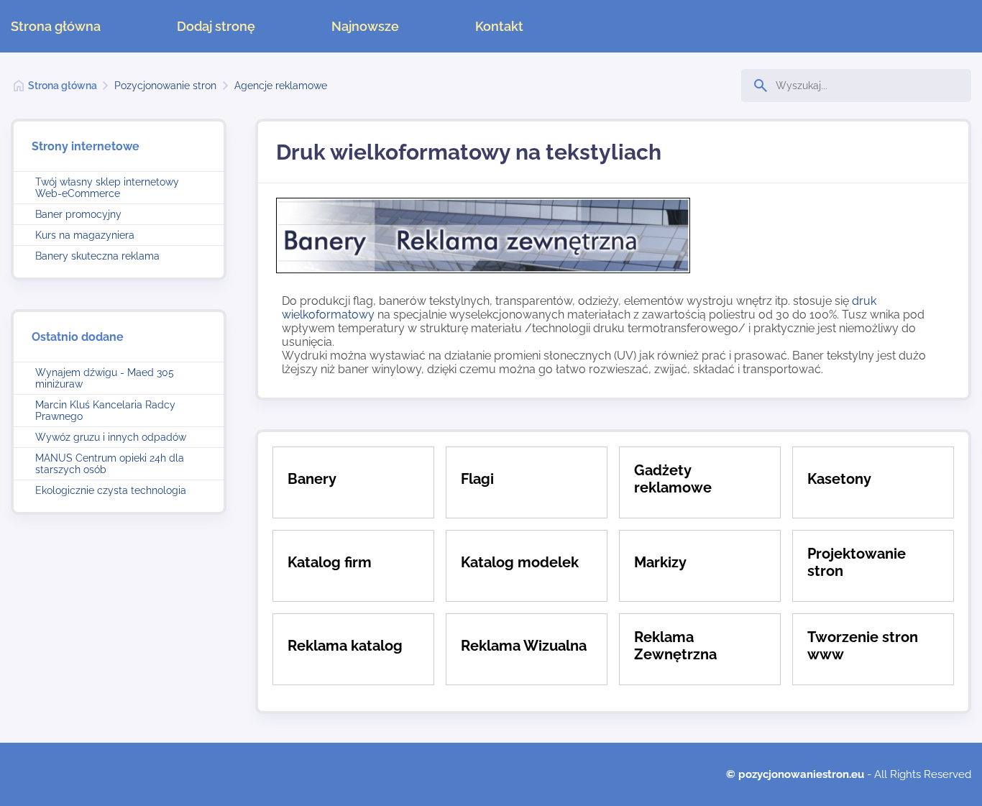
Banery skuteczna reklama (97, 256)
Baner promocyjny (78, 214)
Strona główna (56, 26)
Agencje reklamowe (280, 85)
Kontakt (499, 26)
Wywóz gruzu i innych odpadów (110, 437)
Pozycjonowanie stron (165, 85)
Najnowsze (365, 26)
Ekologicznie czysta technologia (110, 490)
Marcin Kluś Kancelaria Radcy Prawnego (105, 410)
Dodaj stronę (216, 26)
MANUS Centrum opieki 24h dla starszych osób (109, 463)
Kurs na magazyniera (84, 235)
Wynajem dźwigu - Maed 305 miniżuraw (104, 378)
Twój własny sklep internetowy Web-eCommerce (107, 187)
